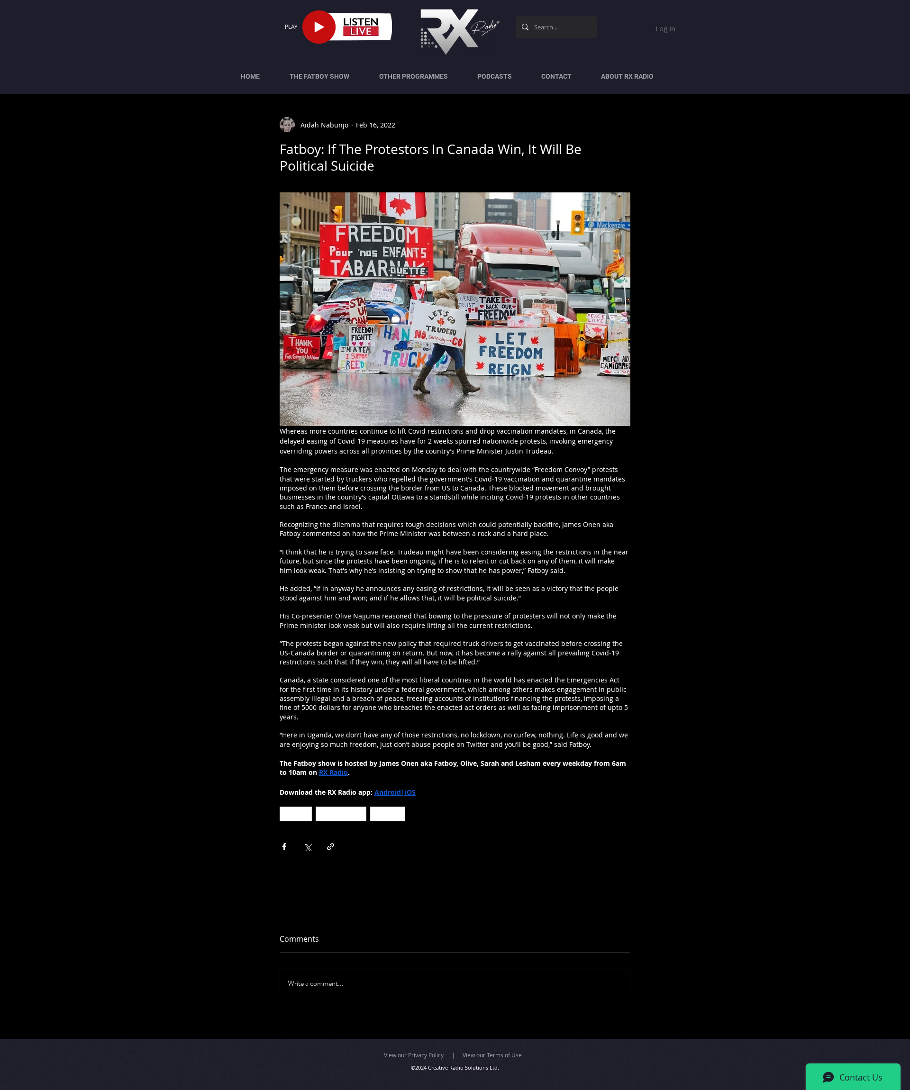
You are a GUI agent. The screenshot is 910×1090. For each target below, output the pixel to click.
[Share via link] (330, 846)
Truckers (387, 813)
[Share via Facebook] (284, 846)
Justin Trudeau (341, 813)
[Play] (319, 27)
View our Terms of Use (492, 1055)
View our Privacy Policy (414, 1055)
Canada (296, 813)
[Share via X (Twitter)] (307, 846)
